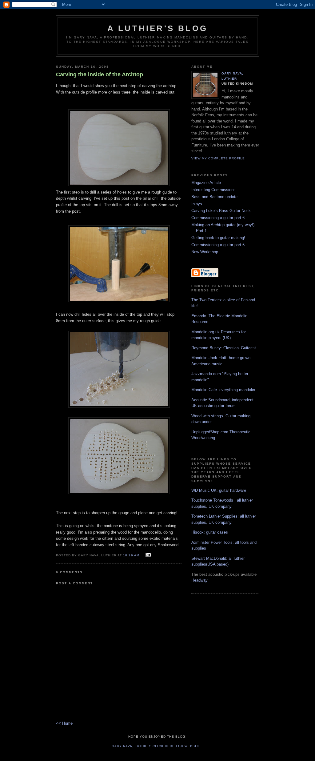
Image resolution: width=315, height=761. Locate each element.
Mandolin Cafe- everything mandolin (223, 389)
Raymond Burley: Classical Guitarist (223, 348)
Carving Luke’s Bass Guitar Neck (221, 210)
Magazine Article (206, 182)
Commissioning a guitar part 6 (218, 217)
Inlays (196, 204)
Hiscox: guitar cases (209, 532)
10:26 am (131, 555)
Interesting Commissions (213, 189)
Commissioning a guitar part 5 (218, 244)
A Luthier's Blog (157, 28)
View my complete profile (218, 158)
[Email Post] (147, 555)
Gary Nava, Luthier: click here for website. (157, 746)
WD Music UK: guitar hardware (218, 490)
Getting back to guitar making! (218, 237)
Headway (199, 580)
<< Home (64, 723)
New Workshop (204, 252)
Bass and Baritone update (214, 196)
